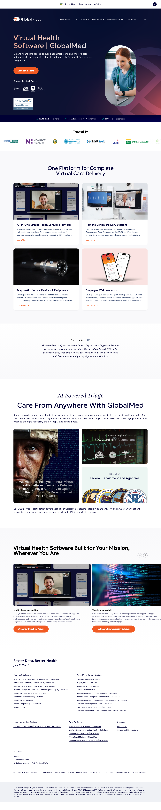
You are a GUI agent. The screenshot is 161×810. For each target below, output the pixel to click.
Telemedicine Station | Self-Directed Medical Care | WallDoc (101, 711)
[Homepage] (27, 19)
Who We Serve (81, 19)
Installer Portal (95, 772)
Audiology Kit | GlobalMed (88, 686)
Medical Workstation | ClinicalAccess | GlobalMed (97, 693)
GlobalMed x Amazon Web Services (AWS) (30, 763)
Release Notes (81, 772)
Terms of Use (47, 772)
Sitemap (71, 772)
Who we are (122, 726)
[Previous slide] (139, 555)
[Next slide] (145, 555)
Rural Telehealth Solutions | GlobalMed (85, 726)
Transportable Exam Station (88, 679)
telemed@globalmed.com (123, 794)
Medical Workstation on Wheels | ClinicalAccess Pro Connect (102, 700)
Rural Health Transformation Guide (83, 4)
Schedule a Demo (26, 71)
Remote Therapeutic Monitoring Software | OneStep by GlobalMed (40, 690)
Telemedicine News (115, 19)
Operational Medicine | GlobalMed (83, 737)
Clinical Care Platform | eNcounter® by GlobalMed (33, 683)
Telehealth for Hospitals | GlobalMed (84, 733)
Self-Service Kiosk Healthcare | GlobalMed (94, 707)
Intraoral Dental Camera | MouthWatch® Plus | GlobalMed (37, 726)
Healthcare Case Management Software (29, 693)
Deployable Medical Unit (87, 683)
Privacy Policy (60, 772)
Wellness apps (19, 707)
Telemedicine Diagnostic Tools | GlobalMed (94, 704)
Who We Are (97, 19)
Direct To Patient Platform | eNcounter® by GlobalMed (36, 679)
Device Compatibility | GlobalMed (27, 704)
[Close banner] (155, 4)
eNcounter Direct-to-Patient (31, 629)
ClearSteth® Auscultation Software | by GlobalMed (34, 686)
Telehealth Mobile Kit (86, 690)
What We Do (65, 19)
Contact (144, 19)
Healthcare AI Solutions (23, 700)
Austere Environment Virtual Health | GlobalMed (88, 730)
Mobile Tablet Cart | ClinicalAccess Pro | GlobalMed (98, 697)
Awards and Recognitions (127, 730)
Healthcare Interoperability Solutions (114, 629)
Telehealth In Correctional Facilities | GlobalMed (88, 740)
